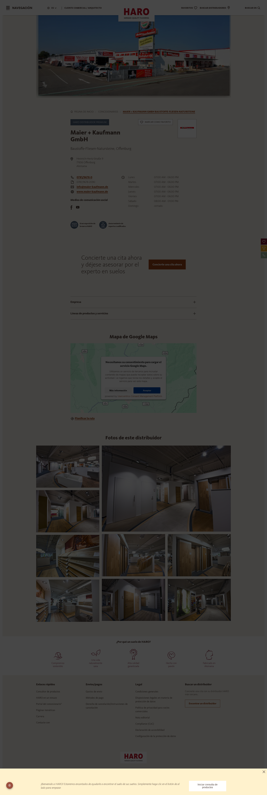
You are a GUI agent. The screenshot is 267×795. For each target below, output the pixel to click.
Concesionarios (108, 111)
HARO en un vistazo (46, 697)
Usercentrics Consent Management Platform (140, 396)
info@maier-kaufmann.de (92, 186)
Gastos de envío (94, 691)
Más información (118, 390)
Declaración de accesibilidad (149, 729)
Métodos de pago (95, 697)
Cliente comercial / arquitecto (83, 8)
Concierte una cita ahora (167, 264)
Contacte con (43, 722)
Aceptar (147, 390)
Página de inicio (84, 111)
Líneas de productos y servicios (89, 313)
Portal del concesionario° (49, 703)
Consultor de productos (48, 691)
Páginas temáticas (45, 710)
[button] (264, 241)
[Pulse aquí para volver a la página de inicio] (133, 757)
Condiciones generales (146, 691)
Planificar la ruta (85, 418)
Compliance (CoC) (144, 723)
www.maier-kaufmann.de (92, 191)
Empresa (75, 302)
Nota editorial (142, 717)
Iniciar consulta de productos (208, 786)
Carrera (40, 716)
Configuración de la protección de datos (155, 736)
